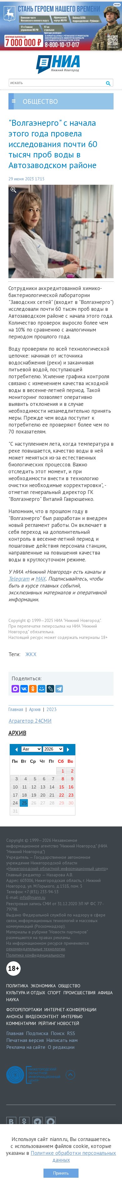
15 (61, 786)
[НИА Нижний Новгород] (58, 72)
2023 (52, 709)
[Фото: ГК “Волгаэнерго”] (61, 231)
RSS (71, 1033)
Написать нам (62, 1040)
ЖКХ (31, 654)
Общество (69, 986)
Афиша (105, 993)
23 (71, 795)
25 (24, 802)
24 (15, 802)
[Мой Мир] (41, 689)
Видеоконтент (42, 1016)
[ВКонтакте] (24, 689)
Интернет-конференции (70, 1009)
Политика (17, 986)
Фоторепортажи (24, 1009)
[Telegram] (59, 689)
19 (33, 795)
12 (33, 786)
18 (24, 795)
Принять (61, 1173)
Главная (15, 709)
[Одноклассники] (33, 689)
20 (42, 795)
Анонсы (14, 1016)
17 (15, 795)
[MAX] (15, 689)
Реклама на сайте (25, 1047)
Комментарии (21, 1023)
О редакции (61, 1047)
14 (51, 786)
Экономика (43, 986)
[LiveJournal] (50, 689)
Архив (35, 709)
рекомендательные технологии (35, 949)
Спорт (54, 993)
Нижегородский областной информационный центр (57, 868)
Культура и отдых (25, 993)
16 (71, 786)
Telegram (18, 578)
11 (24, 786)
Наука (12, 999)
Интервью (72, 1016)
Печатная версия (25, 1040)
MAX (40, 578)
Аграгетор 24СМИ (30, 720)
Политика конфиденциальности (35, 955)
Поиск (57, 1033)
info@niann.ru (32, 897)
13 (42, 786)
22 (61, 795)
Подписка (37, 1033)
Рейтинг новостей (58, 1023)
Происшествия (79, 993)
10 (15, 786)
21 (51, 795)
